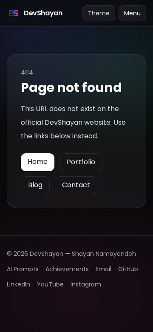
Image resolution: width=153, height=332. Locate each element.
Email (103, 269)
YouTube (50, 284)
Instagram (86, 284)
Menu (132, 13)
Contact (76, 185)
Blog (35, 185)
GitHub (128, 269)
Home (38, 161)
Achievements (67, 269)
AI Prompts (23, 269)
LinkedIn (18, 284)
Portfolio (81, 162)
